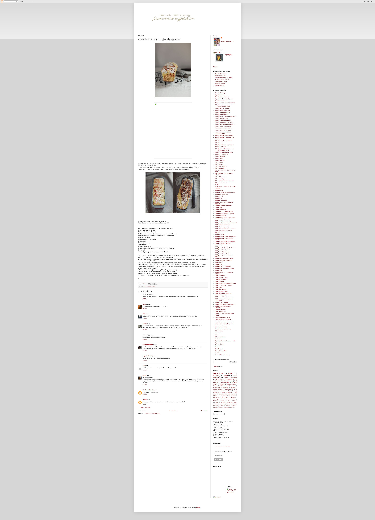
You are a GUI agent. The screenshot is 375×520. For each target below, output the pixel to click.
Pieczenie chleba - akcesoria (222, 79)
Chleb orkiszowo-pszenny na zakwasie (225, 229)
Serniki (220, 407)
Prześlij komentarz (145, 407)
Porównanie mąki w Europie (222, 446)
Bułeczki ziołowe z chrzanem (222, 154)
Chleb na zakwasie (230, 377)
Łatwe (154, 286)
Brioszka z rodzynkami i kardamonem (225, 102)
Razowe (215, 407)
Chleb (144, 286)
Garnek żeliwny (228, 381)
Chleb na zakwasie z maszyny (223, 221)
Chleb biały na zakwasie (221, 194)
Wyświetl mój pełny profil (227, 41)
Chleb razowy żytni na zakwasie (223, 260)
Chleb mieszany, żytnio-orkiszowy (224, 211)
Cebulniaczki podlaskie (221, 183)
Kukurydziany (225, 397)
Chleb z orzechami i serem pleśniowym (225, 283)
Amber (144, 375)
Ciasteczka (216, 397)
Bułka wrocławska (219, 160)
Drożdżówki (225, 387)
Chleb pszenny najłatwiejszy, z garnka (225, 247)
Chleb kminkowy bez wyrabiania (223, 205)
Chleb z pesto (218, 287)
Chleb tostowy (218, 264)
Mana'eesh (218, 333)
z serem (223, 390)
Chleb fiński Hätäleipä (221, 200)
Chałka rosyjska (219, 190)
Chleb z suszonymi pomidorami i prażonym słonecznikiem (223, 294)
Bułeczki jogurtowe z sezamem (223, 120)
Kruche (215, 385)
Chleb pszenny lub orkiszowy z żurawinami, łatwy (223, 244)
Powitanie (228, 405)
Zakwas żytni (223, 395)
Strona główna (173, 411)
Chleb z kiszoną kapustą (221, 277)
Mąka (216, 335)
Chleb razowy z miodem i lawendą (224, 258)
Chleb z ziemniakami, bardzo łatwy (224, 297)
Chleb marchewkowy (220, 209)
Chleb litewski (218, 207)
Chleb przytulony (219, 234)
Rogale (233, 397)
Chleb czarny (218, 198)
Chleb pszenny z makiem (221, 251)
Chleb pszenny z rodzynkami (222, 253)
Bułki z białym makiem (221, 177)
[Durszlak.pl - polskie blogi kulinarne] (217, 497)
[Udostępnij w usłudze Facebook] (154, 284)
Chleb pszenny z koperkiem (222, 249)
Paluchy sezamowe (220, 337)
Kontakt (215, 66)
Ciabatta (217, 315)
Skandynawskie (229, 389)
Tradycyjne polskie (218, 399)
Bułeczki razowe (219, 143)
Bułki (230, 373)
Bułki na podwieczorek (221, 166)
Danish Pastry (216, 387)
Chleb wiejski (218, 270)
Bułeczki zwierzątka (220, 156)
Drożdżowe (149, 286)
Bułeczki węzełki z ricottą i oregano (224, 145)
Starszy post (204, 411)
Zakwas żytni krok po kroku (222, 355)
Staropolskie (226, 407)
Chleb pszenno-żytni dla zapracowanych (225, 236)
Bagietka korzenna (220, 95)
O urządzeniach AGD (220, 75)
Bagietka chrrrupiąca (220, 93)
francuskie (215, 400)
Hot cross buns (219, 331)
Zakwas (217, 352)
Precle (233, 405)
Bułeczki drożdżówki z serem (222, 114)
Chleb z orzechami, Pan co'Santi (223, 285)
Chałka (217, 185)
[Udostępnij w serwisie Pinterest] (156, 284)
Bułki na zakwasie (219, 168)
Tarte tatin (217, 347)
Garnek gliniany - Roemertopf (226, 404)
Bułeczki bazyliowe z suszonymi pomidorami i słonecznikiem (223, 105)
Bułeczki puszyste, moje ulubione (224, 141)
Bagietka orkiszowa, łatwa (222, 97)
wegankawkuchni (147, 356)
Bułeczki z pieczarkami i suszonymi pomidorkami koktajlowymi (224, 149)
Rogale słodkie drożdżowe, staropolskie (225, 341)
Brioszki (235, 400)
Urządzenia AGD (230, 399)
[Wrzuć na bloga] (151, 284)
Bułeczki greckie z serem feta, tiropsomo (225, 116)
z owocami (232, 395)
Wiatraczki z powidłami (221, 351)
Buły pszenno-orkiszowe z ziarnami (224, 181)
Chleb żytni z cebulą (220, 309)
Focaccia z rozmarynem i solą (223, 329)
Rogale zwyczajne (220, 343)
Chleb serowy (218, 262)
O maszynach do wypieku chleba (223, 77)
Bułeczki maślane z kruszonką (223, 126)
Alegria (145, 323)
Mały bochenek (224, 385)
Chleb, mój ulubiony (220, 311)
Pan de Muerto (219, 339)
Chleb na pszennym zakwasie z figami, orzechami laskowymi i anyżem (225, 218)
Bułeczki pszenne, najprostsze (223, 130)
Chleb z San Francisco (221, 289)
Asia (144, 365)
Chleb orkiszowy (231, 384)
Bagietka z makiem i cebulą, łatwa (224, 99)
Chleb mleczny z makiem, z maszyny (224, 213)
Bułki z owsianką (219, 179)
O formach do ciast (220, 83)
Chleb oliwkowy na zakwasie (222, 225)
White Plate (218, 53)
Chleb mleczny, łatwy (220, 215)
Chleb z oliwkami (219, 281)
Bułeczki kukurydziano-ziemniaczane (225, 124)
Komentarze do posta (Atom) (152, 413)
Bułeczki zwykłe (219, 158)
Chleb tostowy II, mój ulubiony (223, 266)
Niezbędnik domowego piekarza (227, 394)
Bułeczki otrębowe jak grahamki (223, 128)
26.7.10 (145, 299)
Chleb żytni (219, 379)
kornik (144, 304)
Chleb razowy (225, 382)
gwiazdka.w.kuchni (148, 344)
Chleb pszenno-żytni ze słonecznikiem (225, 241)
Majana (145, 314)
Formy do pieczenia (227, 392)
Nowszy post (142, 411)
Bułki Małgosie (219, 164)
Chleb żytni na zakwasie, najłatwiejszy (225, 304)
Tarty (232, 407)
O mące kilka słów (219, 85)
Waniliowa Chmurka (148, 390)
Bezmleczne (228, 400)
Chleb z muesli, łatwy (220, 279)
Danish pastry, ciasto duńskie (222, 325)
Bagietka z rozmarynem (221, 101)
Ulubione (222, 384)
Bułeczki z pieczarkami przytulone (224, 152)
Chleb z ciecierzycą (220, 275)
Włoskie (215, 395)
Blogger (198, 507)
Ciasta (229, 390)
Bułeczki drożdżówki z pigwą (222, 112)
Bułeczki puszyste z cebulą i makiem (224, 135)
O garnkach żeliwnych (221, 74)
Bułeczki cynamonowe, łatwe (222, 108)
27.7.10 (145, 370)
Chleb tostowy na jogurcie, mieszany (224, 268)
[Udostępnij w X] (153, 284)
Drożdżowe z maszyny (221, 327)
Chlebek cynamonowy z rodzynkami (224, 313)
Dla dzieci (223, 402)
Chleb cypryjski (219, 196)
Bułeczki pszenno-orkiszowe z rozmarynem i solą (223, 132)
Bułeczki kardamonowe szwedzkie (224, 122)
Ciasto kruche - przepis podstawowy (224, 323)
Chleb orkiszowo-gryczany (222, 227)
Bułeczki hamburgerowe (221, 118)
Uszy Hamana (218, 349)
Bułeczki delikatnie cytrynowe (222, 110)
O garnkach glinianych (221, 81)
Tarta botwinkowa (219, 345)
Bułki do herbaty (219, 162)
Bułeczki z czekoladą (220, 146)
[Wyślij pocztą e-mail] (149, 284)
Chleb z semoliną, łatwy (221, 291)
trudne (222, 400)
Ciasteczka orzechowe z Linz (222, 317)
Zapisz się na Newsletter (223, 452)
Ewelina (145, 399)
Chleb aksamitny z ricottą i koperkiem (225, 192)
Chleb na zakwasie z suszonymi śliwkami (226, 223)
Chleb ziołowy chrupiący (221, 302)
